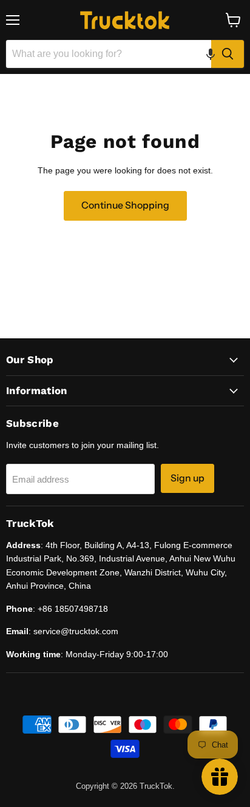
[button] (210, 54)
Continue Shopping (125, 205)
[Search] (227, 54)
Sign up (187, 478)
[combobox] (108, 54)
